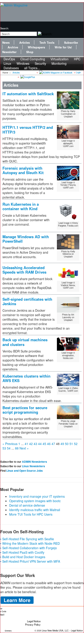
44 (40, 443)
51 (71, 443)
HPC (77, 59)
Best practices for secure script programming (24, 410)
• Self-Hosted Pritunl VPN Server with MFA (30, 561)
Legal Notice (34, 621)
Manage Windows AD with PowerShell (25, 239)
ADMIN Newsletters (34, 462)
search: (4, 28)
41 (26, 443)
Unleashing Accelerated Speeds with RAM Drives (24, 270)
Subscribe (71, 43)
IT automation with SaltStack (28, 93)
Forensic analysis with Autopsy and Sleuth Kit (23, 170)
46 (49, 443)
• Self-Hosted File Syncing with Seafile (27, 539)
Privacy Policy (33, 624)
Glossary (8, 630)
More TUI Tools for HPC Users (30, 514)
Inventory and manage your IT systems (37, 496)
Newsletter (9, 52)
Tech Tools (46, 43)
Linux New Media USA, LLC (55, 630)
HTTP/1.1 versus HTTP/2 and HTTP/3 (27, 129)
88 (17, 448)
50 (67, 443)
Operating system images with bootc (35, 501)
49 (62, 443)
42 (31, 443)
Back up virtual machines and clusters (24, 342)
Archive (13, 47)
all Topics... (32, 68)
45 (44, 443)
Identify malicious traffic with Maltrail (34, 510)
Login (78, 72)
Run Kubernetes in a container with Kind (20, 206)
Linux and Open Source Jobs (24, 471)
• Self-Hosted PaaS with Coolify (22, 552)
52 (76, 443)
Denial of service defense (27, 505)
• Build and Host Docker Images (22, 557)
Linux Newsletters (33, 466)
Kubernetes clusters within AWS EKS (26, 378)
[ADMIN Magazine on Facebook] (55, 72)
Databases (11, 68)
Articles (24, 43)
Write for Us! (63, 47)
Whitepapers (36, 47)
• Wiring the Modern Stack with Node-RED (30, 543)
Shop (29, 52)
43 (35, 443)
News (6, 43)
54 (9, 448)
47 (53, 443)
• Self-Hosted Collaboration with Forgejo (28, 548)
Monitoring (59, 63)
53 (4, 448)
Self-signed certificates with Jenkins (27, 301)
